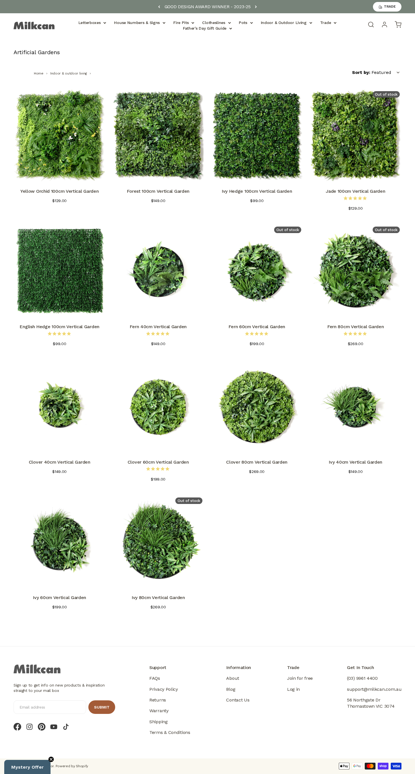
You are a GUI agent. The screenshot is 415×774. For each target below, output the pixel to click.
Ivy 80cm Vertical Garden (158, 597)
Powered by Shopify (72, 766)
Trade (325, 22)
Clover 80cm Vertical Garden (256, 462)
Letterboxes (89, 22)
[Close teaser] (51, 759)
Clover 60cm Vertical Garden (158, 462)
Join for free (300, 678)
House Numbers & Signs (137, 22)
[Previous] (159, 6)
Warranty (159, 710)
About (232, 678)
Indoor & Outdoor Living (284, 22)
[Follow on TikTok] (66, 727)
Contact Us (237, 700)
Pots (243, 22)
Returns (157, 700)
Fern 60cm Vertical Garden (256, 326)
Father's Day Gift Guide (204, 28)
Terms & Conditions (169, 732)
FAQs (154, 678)
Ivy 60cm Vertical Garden (59, 597)
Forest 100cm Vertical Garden (158, 191)
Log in (293, 689)
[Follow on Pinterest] (41, 727)
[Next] (256, 6)
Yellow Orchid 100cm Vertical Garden (59, 191)
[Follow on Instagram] (29, 727)
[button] (27, 767)
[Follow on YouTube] (54, 727)
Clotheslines (213, 22)
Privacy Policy (163, 689)
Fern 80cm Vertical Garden (355, 326)
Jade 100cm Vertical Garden (355, 191)
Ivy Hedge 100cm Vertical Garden (257, 191)
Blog (230, 689)
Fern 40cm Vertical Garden (158, 326)
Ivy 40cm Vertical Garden (355, 462)
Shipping (158, 721)
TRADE (390, 6)
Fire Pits (181, 22)
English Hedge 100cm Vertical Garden (59, 326)
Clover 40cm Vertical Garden (59, 462)
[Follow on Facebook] (17, 727)
